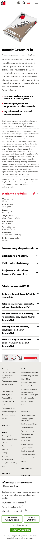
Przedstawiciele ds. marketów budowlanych (29, 393)
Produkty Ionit (6, 394)
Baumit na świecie (27, 401)
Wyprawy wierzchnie (9, 372)
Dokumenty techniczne (9, 439)
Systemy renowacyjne (9, 388)
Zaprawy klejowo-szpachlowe (8, 376)
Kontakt (24, 369)
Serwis (4, 432)
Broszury (5, 449)
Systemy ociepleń (8, 384)
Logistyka (5, 456)
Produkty (5, 369)
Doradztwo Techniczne (29, 389)
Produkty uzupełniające (10, 381)
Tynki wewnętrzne (8, 405)
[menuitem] (19, 3)
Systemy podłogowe (9, 411)
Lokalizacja (25, 405)
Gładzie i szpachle (8, 401)
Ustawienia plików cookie (12, 519)
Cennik (4, 442)
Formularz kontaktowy (29, 382)
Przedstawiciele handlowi (29, 372)
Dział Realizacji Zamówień (30, 375)
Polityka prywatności (20, 525)
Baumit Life (6, 473)
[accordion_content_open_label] (21, 248)
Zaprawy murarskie (8, 415)
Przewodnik (25, 412)
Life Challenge (26, 468)
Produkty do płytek (8, 408)
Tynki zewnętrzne (7, 391)
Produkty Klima (7, 398)
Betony (4, 418)
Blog (3, 466)
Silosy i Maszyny (26, 379)
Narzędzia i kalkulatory (9, 463)
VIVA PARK (6, 425)
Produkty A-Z (6, 436)
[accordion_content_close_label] (21, 193)
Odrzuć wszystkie (31, 519)
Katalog (4, 452)
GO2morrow (25, 475)
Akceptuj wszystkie (20, 530)
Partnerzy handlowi (27, 386)
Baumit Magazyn (7, 459)
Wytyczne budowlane (9, 446)
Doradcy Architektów (28, 398)
